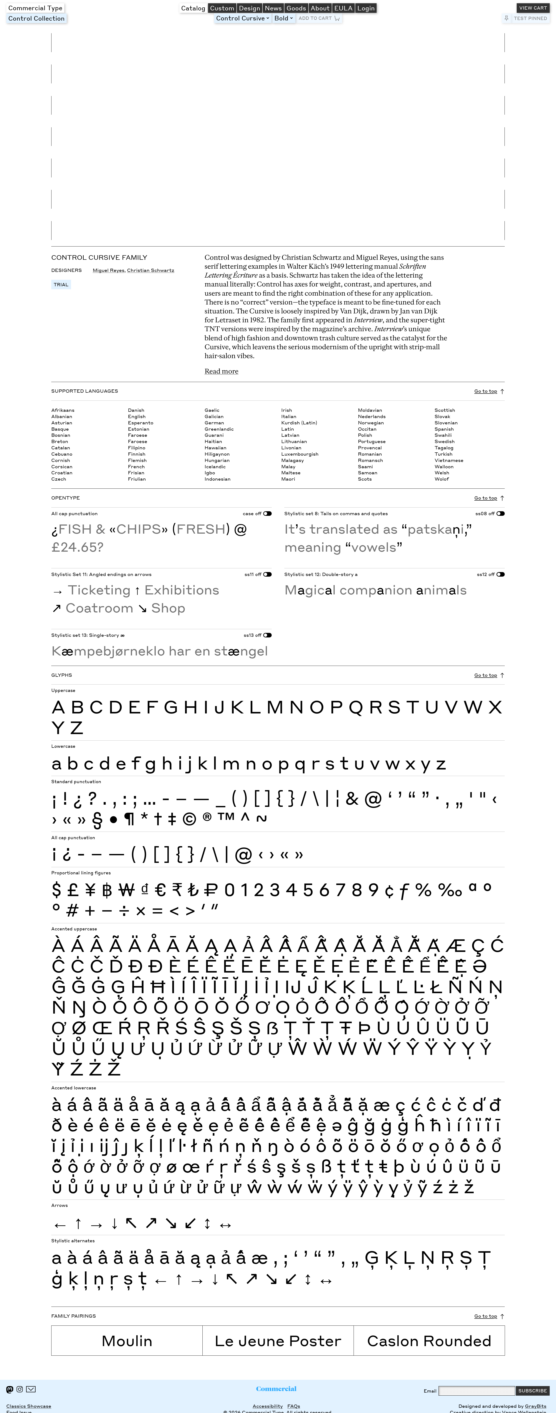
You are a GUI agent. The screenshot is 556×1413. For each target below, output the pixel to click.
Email (430, 1391)
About (320, 8)
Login (366, 8)
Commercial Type (35, 7)
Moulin (127, 1340)
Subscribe (532, 1390)
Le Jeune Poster (278, 1340)
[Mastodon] (9, 1389)
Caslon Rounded (429, 1340)
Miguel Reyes (108, 270)
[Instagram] (20, 1389)
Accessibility (268, 1406)
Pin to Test (506, 18)
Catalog (193, 8)
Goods (296, 8)
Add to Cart (315, 18)
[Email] (31, 1389)
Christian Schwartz (150, 270)
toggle (268, 18)
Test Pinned (530, 18)
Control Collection (36, 18)
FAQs (293, 1406)
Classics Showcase (28, 1406)
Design (249, 8)
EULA (343, 8)
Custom (222, 8)
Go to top (485, 391)
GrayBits (535, 1406)
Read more (221, 371)
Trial (61, 284)
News (273, 8)
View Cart (533, 8)
